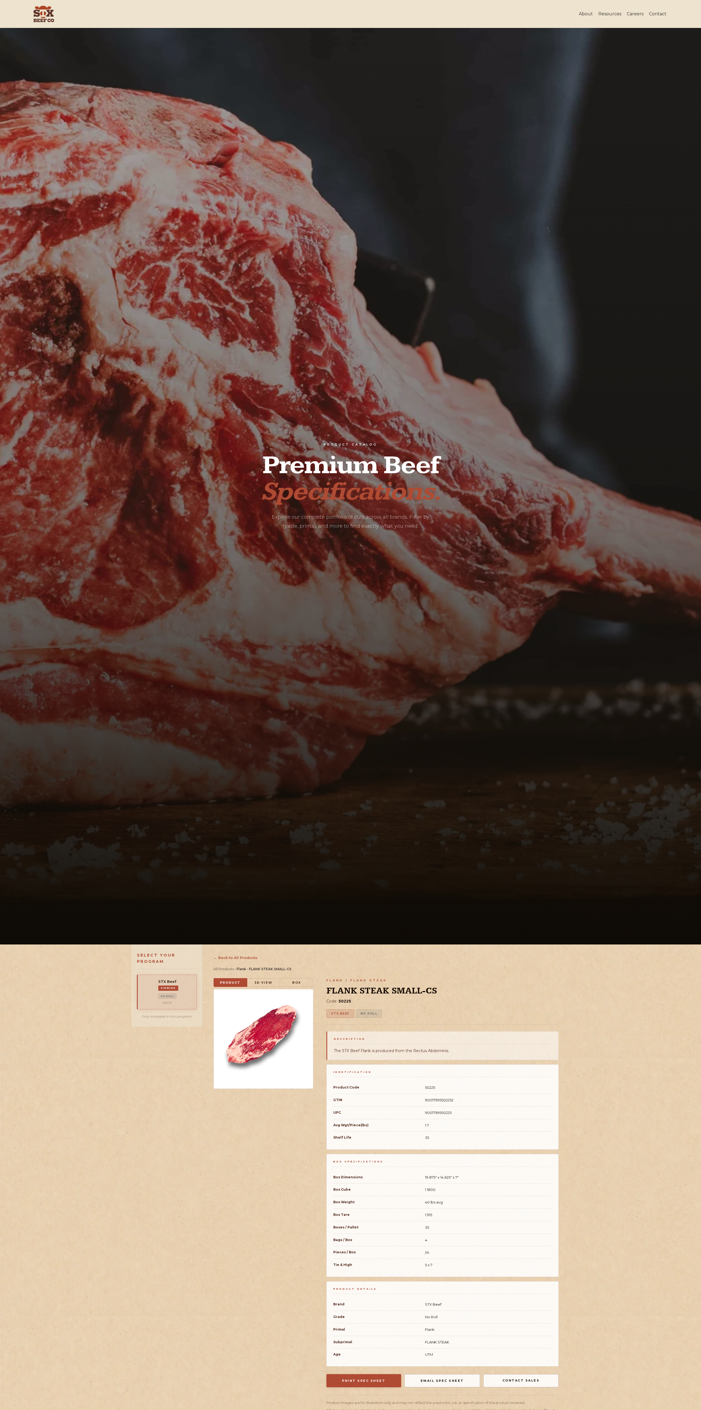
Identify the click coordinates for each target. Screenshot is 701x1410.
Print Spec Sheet (363, 1381)
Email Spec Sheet (442, 1381)
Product (230, 982)
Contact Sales (521, 1380)
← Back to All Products (235, 957)
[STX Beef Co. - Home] (44, 14)
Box (296, 982)
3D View (263, 982)
